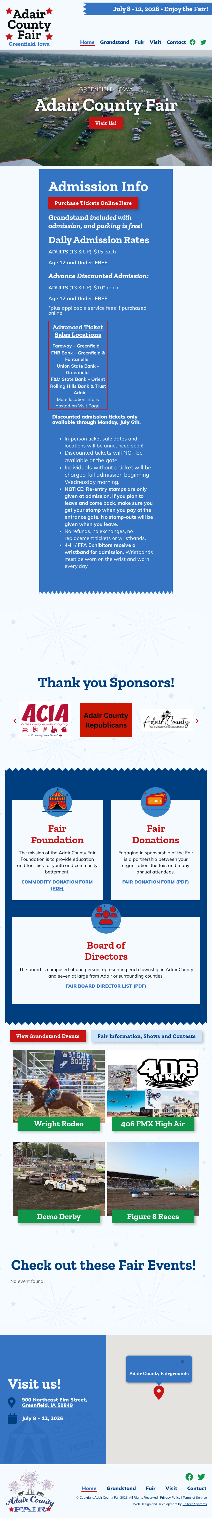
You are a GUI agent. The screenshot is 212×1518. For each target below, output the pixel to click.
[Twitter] (203, 42)
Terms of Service (195, 1497)
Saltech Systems (195, 1504)
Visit (155, 42)
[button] (15, 721)
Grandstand (114, 42)
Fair (139, 42)
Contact (176, 42)
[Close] (182, 1362)
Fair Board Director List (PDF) (106, 986)
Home (87, 42)
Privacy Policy (170, 1497)
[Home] (29, 27)
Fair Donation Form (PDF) (155, 882)
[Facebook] (192, 42)
